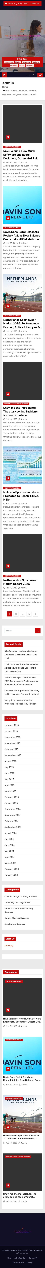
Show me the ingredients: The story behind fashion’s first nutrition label (20, 411)
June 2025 (9, 773)
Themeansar (23, 1253)
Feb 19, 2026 (12, 331)
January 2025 (11, 803)
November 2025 (12, 743)
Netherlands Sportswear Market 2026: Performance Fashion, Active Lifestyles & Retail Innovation (21, 681)
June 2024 (9, 845)
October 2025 (11, 749)
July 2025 (9, 767)
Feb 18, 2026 (12, 419)
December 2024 (12, 809)
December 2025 (12, 737)
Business (13, 65)
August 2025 (10, 761)
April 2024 (9, 857)
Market (17, 62)
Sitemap (29, 1262)
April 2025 (9, 785)
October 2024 (11, 821)
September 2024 (12, 827)
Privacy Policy (18, 1262)
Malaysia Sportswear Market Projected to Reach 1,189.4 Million (22, 495)
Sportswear (8, 62)
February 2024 (11, 869)
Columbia (26, 62)
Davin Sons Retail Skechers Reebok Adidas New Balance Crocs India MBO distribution (21, 235)
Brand (22, 65)
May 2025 (9, 779)
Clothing (36, 62)
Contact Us (33, 1258)
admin (23, 162)
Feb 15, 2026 (12, 588)
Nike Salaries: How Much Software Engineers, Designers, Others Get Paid (20, 154)
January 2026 (11, 731)
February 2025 (11, 797)
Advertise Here (20, 1258)
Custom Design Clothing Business (16, 404)
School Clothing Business (16, 918)
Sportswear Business (12, 147)
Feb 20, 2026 (12, 243)
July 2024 (9, 839)
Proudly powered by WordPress (15, 1250)
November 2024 (12, 815)
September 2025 (12, 755)
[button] (34, 74)
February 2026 (11, 725)
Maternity (30, 65)
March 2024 (10, 863)
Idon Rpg (8, 945)
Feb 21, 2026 (12, 162)
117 (29, 613)
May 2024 (9, 851)
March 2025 (10, 791)
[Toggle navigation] (28, 75)
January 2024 (11, 875)
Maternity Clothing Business (18, 902)
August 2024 (10, 833)
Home (5, 87)
